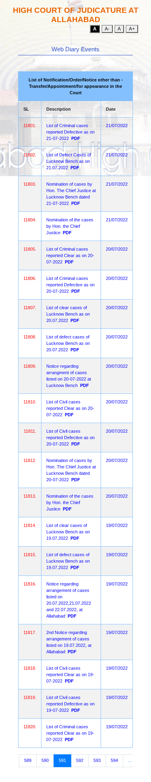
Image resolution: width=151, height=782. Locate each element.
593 (97, 760)
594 (114, 760)
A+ (132, 29)
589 (27, 760)
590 (45, 760)
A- (107, 29)
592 (79, 760)
